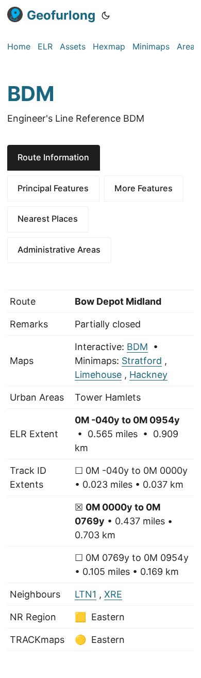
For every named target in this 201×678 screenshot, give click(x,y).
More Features (143, 188)
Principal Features (53, 188)
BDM (137, 346)
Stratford (142, 360)
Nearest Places (48, 218)
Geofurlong (61, 15)
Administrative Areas (59, 249)
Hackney (148, 374)
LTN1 (85, 594)
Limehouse (98, 374)
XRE (113, 594)
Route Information (53, 157)
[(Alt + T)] (105, 15)
